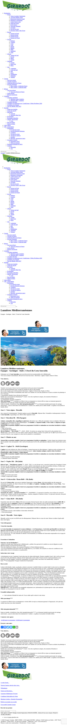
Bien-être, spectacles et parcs (17, 138)
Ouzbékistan (13, 74)
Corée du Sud (14, 70)
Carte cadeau (7, 125)
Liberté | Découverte (12, 119)
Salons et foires (11, 124)
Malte (11, 49)
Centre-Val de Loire (15, 22)
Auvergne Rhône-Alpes (16, 17)
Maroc (12, 58)
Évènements (10, 116)
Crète (11, 45)
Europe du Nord (14, 33)
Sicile (11, 52)
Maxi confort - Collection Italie (18, 87)
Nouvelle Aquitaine (15, 26)
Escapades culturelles (12, 118)
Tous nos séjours (11, 90)
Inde (11, 71)
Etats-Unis (13, 64)
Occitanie (12, 27)
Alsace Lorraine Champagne (17, 16)
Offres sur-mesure (15, 143)
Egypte (12, 57)
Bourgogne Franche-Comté (17, 19)
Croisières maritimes (12, 97)
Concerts (12, 113)
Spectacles (10, 112)
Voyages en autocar (15, 135)
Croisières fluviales (12, 102)
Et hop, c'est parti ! (5, 714)
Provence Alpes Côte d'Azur (17, 30)
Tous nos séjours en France (17, 92)
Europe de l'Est (14, 36)
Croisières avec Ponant (13, 105)
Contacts (9, 145)
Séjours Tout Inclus (12, 94)
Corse (11, 43)
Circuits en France (12, 81)
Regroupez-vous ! (15, 141)
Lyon (11, 121)
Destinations (7, 13)
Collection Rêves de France (14, 83)
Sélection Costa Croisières (17, 99)
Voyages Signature (12, 84)
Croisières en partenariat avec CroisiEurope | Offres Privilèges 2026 (24, 103)
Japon (11, 73)
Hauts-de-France (14, 23)
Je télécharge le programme (8, 620)
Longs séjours (10, 93)
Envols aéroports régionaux (17, 131)
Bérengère (13, 147)
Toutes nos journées (12, 109)
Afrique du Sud (14, 55)
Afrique (9, 54)
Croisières (6, 96)
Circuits (6, 78)
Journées (6, 108)
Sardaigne (13, 51)
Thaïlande (13, 75)
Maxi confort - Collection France (18, 86)
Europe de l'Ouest (15, 38)
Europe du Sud (14, 35)
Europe (9, 32)
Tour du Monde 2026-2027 (14, 106)
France (9, 14)
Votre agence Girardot (6, 712)
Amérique (9, 61)
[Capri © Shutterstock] (33, 365)
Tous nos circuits (11, 80)
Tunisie (12, 59)
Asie (8, 67)
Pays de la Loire (14, 29)
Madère (12, 48)
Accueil (3, 153)
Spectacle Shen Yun (15, 115)
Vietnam (12, 77)
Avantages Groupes (12, 140)
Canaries (12, 42)
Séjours (6, 89)
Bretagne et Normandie (16, 20)
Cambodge (13, 68)
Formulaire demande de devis (14, 144)
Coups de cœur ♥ (11, 110)
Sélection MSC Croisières (17, 100)
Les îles (9, 39)
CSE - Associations (9, 126)
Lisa (11, 148)
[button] (25, 336)
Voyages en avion (15, 134)
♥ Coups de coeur (15, 129)
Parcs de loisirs (11, 122)
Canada (12, 62)
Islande (12, 46)
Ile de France (13, 24)
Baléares (12, 41)
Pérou (11, 65)
